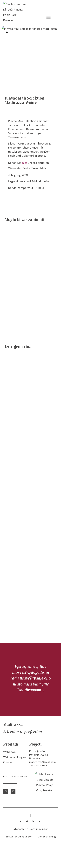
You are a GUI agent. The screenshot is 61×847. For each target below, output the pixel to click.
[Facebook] (5, 791)
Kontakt (8, 762)
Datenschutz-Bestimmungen (30, 829)
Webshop (9, 752)
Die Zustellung (47, 836)
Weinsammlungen (14, 757)
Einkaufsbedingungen (19, 836)
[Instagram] (13, 791)
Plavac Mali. (38, 168)
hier (24, 163)
